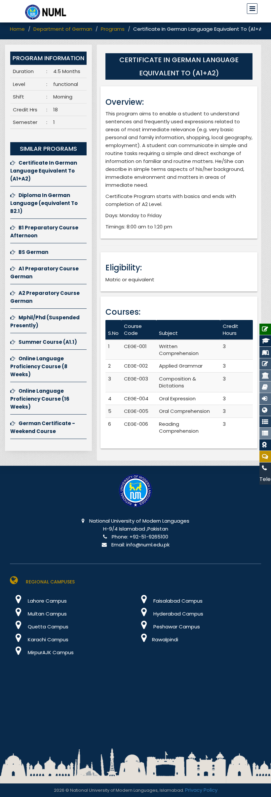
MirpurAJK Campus (50, 652)
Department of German (62, 28)
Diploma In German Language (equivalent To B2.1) (44, 203)
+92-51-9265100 (149, 536)
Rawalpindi (165, 639)
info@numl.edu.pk (148, 544)
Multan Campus (46, 613)
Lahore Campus (46, 600)
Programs (113, 28)
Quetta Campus (47, 626)
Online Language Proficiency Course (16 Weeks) (39, 398)
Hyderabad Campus (177, 613)
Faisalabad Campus (177, 600)
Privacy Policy (201, 789)
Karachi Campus (47, 639)
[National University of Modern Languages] (135, 495)
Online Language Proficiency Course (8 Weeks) (38, 366)
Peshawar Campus (176, 626)
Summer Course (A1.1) (48, 342)
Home (17, 28)
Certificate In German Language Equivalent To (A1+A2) (43, 170)
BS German (33, 252)
